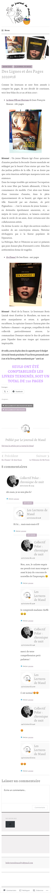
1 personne (16, 499)
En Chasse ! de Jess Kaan (12, 457)
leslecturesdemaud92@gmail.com (19, 863)
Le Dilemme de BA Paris (39, 457)
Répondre (28, 503)
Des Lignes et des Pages (15, 410)
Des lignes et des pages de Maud (18, 406)
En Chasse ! (11, 257)
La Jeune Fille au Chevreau (17, 100)
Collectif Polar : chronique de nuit (32, 480)
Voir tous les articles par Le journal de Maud (18, 445)
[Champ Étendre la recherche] (10, 824)
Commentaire (40, 807)
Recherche (11, 818)
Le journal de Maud (23, 67)
